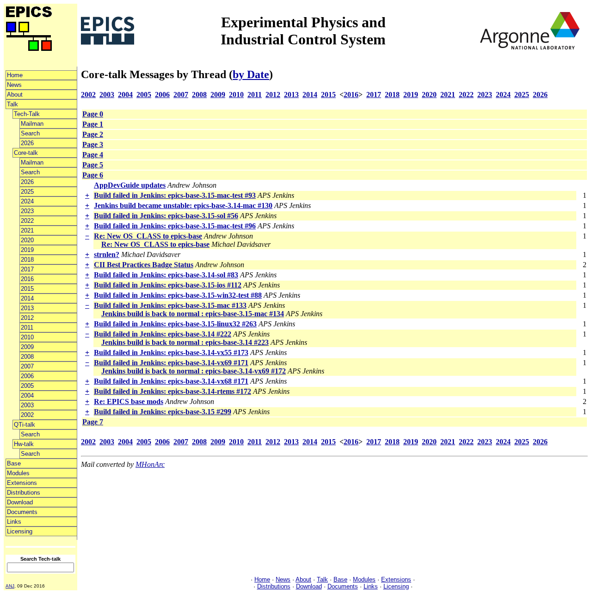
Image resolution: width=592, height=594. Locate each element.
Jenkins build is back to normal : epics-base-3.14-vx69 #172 (193, 371)
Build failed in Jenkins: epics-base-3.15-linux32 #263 (175, 324)
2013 (27, 308)
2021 (27, 230)
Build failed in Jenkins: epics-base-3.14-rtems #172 (172, 391)
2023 (27, 211)
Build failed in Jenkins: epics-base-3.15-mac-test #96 (175, 226)
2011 (27, 327)
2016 (27, 279)
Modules (18, 473)
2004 (27, 395)
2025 (27, 191)
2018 (27, 259)
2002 (27, 414)
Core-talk (26, 152)
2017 (27, 269)
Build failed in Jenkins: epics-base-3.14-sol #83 (166, 275)
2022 (27, 220)
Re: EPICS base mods (128, 401)
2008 (27, 356)
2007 (27, 366)
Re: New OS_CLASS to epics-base (148, 236)
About (15, 94)
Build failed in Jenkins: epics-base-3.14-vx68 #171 (171, 381)
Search (30, 133)
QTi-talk (24, 424)
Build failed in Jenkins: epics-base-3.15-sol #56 (166, 216)
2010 (27, 337)
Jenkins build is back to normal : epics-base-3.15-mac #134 (192, 314)
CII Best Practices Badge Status (143, 265)
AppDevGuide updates (130, 185)
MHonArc (150, 464)
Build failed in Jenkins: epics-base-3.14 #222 (162, 334)
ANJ (10, 585)
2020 (27, 240)
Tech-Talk (27, 113)
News (14, 84)
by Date (251, 74)
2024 (27, 201)
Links (14, 521)
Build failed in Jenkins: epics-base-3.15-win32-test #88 (178, 295)
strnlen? (106, 254)
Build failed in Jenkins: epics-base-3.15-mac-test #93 (175, 195)
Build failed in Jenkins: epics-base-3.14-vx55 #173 (171, 352)
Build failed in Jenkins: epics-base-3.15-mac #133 (170, 305)
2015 (27, 288)
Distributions (23, 492)
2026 (27, 143)
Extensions (22, 482)
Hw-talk (24, 444)
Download (20, 502)
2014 (27, 298)
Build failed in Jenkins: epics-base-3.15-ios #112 (167, 285)
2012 (27, 317)
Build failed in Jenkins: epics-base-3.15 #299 (162, 412)
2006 (27, 376)
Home (15, 75)
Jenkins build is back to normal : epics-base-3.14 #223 (185, 342)
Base (14, 463)
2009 (27, 346)
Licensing (19, 531)
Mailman (32, 123)
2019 (27, 249)
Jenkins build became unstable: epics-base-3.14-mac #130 (183, 205)
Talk (12, 104)
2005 (27, 385)
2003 (27, 405)
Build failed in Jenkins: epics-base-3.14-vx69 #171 (171, 363)
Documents (22, 511)
